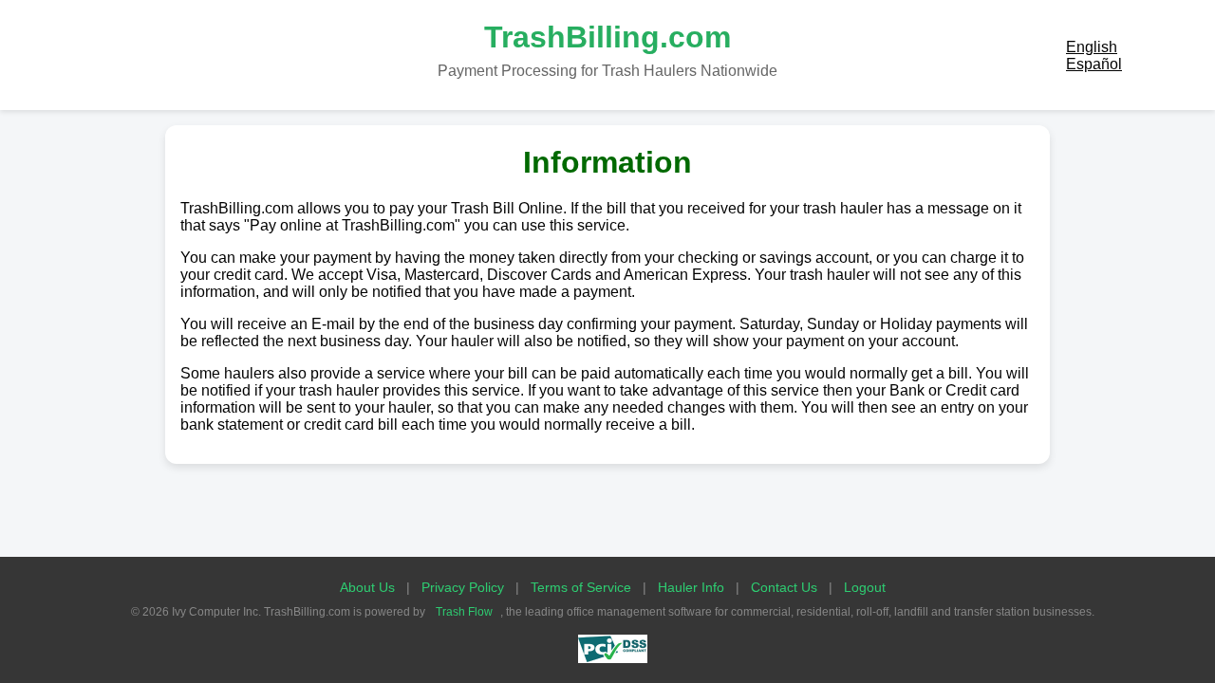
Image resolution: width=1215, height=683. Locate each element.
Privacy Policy (462, 587)
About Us (367, 587)
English (1091, 47)
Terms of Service (581, 587)
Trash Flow (464, 612)
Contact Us (784, 587)
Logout (865, 587)
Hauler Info (691, 587)
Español (1094, 64)
